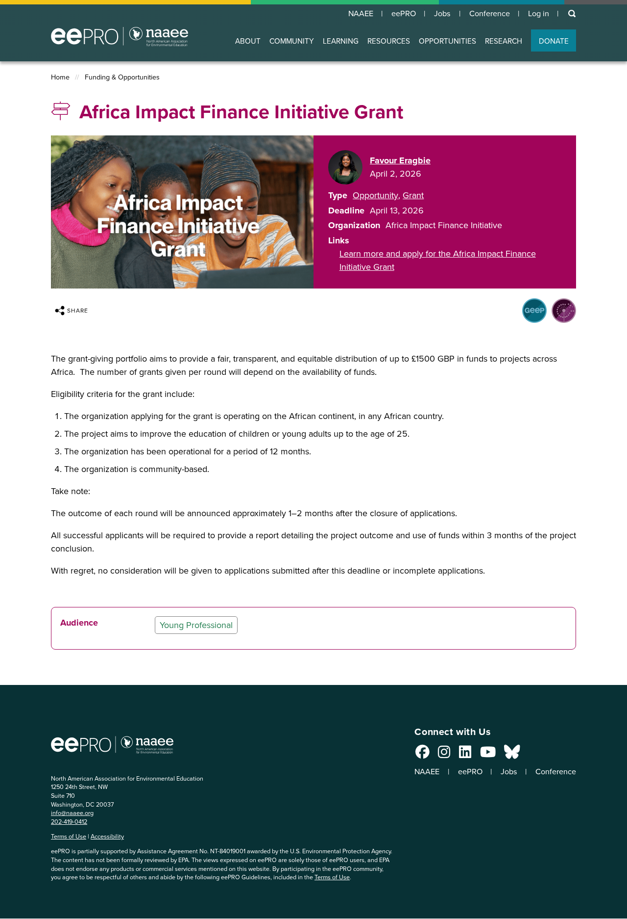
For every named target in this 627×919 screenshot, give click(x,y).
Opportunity (375, 195)
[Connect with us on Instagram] (444, 754)
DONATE (554, 41)
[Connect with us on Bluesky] (512, 754)
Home (60, 77)
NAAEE (360, 14)
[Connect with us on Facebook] (422, 754)
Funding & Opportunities (122, 77)
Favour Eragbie (400, 160)
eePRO (403, 14)
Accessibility (107, 836)
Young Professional (196, 625)
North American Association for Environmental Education (119, 36)
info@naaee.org (72, 812)
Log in (538, 14)
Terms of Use (68, 836)
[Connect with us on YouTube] (488, 754)
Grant (413, 195)
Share (77, 310)
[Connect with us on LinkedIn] (465, 754)
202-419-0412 (69, 821)
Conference (489, 14)
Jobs (442, 14)
